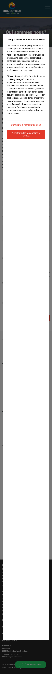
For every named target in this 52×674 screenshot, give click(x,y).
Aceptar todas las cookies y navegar (26, 134)
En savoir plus (13, 119)
